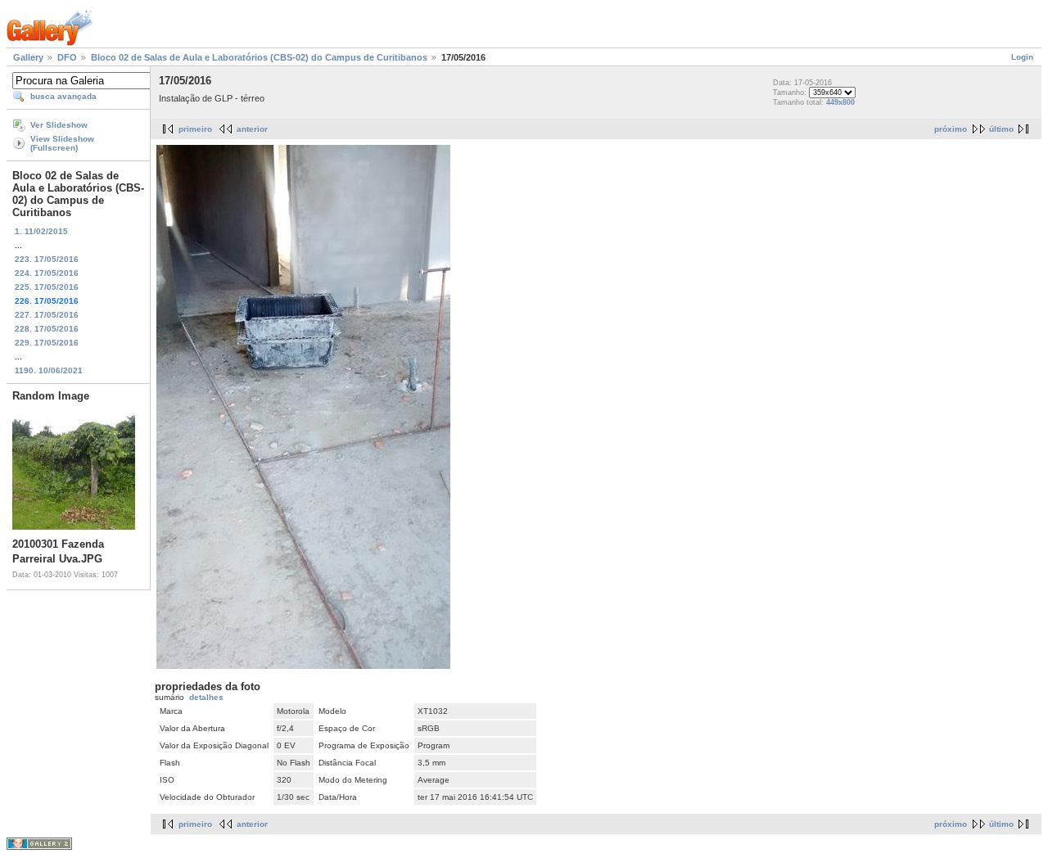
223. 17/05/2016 (47, 259)
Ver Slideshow (59, 124)
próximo (950, 128)
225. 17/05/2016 (47, 286)
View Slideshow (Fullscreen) (62, 143)
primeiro (195, 128)
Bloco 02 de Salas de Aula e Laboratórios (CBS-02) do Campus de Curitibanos (259, 57)
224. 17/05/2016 (47, 273)
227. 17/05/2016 (47, 314)
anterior (252, 128)
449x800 (840, 102)
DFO (67, 57)
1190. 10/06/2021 (49, 370)
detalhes (206, 697)
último (1001, 128)
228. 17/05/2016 (47, 328)
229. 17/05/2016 (47, 342)
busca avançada (63, 96)
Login (1022, 56)
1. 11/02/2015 (41, 231)
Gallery (28, 57)
